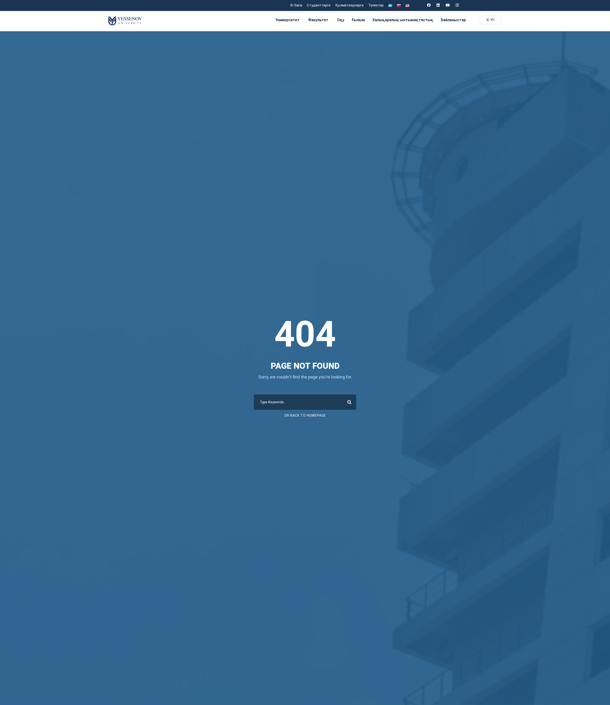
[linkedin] (438, 5)
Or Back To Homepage (305, 415)
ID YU (490, 20)
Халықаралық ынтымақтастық (402, 20)
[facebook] (429, 5)
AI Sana (296, 5)
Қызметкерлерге (349, 5)
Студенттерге (318, 5)
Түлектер (376, 5)
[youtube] (448, 5)
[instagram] (457, 5)
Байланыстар (453, 20)
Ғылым (358, 20)
